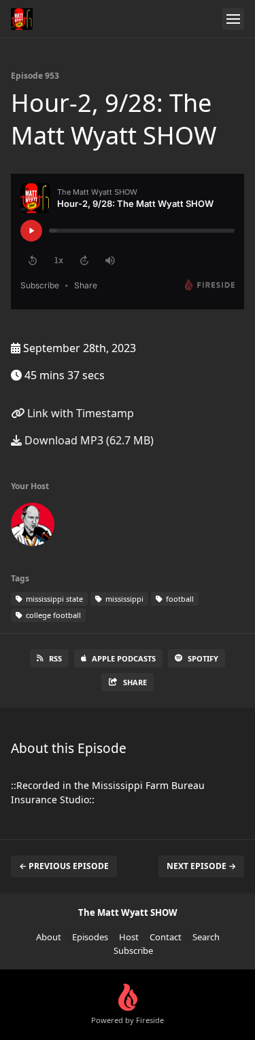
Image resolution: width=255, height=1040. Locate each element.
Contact (166, 937)
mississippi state (53, 599)
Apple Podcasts (124, 658)
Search (206, 937)
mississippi (123, 599)
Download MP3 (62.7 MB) (88, 440)
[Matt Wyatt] (32, 527)
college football (52, 615)
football (179, 599)
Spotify (203, 658)
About (48, 937)
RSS (55, 658)
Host (129, 937)
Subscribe (133, 950)
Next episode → (201, 866)
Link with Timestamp (79, 413)
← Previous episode (64, 866)
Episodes (90, 937)
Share (135, 682)
